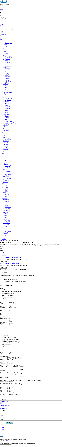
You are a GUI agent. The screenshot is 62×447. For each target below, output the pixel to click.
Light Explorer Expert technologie (7, 139)
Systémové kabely (7, 189)
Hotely (5, 111)
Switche (5, 203)
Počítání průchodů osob (6, 141)
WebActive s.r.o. (6, 440)
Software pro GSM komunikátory (7, 131)
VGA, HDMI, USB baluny (6, 194)
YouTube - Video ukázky (6, 124)
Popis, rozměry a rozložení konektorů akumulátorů (10, 122)
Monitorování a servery (5, 181)
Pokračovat (1, 24)
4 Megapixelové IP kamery (8, 170)
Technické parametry (4, 255)
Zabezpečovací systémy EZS (5, 219)
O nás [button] (2, 150)
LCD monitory (6, 64)
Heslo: (1, 31)
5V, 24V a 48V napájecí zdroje (8, 57)
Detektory (6, 227)
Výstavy (4, 152)
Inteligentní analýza (7, 105)
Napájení (3, 183)
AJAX (4, 135)
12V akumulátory (7, 78)
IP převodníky (6, 204)
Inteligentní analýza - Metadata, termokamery (10, 104)
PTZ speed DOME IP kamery (8, 174)
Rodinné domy (6, 110)
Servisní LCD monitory (4, 198)
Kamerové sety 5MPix (5, 162)
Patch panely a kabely (7, 208)
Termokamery (6, 50)
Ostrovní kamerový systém (6, 176)
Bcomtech (4, 136)
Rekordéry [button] (4, 51)
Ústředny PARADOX (7, 220)
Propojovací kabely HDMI (8, 66)
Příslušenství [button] (4, 67)
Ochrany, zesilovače (7, 72)
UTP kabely (6, 190)
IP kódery (6, 175)
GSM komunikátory (7, 83)
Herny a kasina (6, 112)
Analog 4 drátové (5, 215)
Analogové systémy (7, 119)
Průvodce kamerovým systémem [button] (7, 115)
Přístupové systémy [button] (5, 84)
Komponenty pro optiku (7, 60)
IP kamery (6, 49)
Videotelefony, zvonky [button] (5, 73)
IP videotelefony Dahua (7, 74)
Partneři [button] (2, 132)
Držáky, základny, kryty (7, 68)
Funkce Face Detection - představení (9, 107)
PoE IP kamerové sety (5, 163)
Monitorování (6, 53)
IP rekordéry (4, 179)
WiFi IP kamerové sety (7, 47)
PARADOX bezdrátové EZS (6, 223)
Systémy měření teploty (5, 146)
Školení (4, 126)
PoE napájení (6, 58)
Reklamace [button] (4, 94)
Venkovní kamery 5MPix (7, 167)
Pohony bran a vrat (5, 90)
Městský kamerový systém (8, 113)
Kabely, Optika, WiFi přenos (5, 187)
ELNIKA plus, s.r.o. (2, 3)
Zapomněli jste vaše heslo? (3, 34)
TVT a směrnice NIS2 (5, 142)
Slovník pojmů (3, 430)
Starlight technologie (7, 109)
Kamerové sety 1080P (5, 161)
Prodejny (3, 429)
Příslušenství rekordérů (5, 182)
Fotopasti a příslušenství (4, 236)
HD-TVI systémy (7, 117)
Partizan (4, 137)
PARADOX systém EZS (7, 80)
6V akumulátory (5, 217)
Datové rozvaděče (7, 206)
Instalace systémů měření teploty (8, 106)
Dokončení (2, 10)
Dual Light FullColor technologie (8, 103)
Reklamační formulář (7, 95)
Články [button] (4, 97)
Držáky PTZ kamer (7, 201)
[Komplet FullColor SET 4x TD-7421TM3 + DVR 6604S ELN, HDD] (10, 252)
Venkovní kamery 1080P (7, 166)
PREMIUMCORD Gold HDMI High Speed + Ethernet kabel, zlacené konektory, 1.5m (10, 263)
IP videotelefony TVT (5, 213)
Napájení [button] (4, 55)
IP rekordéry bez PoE (7, 180)
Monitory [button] (4, 63)
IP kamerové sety (6, 46)
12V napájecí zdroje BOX (8, 56)
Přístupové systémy (5, 233)
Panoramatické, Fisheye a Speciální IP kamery (10, 173)
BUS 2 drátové (6, 75)
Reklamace (3, 426)
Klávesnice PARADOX (7, 221)
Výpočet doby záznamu (6, 114)
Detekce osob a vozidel (7, 99)
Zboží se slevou (3, 159)
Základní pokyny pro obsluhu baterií (9, 121)
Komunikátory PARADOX (8, 81)
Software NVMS (5, 127)
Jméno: (1, 30)
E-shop (3, 240)
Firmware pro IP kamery (6, 130)
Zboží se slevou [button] (5, 42)
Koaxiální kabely (6, 188)
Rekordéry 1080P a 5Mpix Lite (8, 178)
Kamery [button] (4, 48)
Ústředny (6, 226)
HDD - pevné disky (5, 54)
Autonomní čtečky (7, 87)
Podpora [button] (3, 96)
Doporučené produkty (4, 254)
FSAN (4, 133)
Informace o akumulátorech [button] (6, 120)
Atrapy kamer (4, 211)
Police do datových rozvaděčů (8, 207)
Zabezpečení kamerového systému (8, 98)
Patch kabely (6, 191)
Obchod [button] (3, 91)
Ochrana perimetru (7, 101)
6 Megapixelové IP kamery (8, 171)
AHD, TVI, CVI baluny (7, 62)
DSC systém (6, 82)
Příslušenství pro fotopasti (7, 89)
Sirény (5, 228)
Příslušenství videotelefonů (8, 76)
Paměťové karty (6, 205)
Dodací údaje (1, 9)
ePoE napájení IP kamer (7, 108)
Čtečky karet (4, 234)
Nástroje (4, 128)
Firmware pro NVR (5, 129)
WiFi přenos (4, 192)
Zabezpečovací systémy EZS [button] (6, 79)
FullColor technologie (5, 144)
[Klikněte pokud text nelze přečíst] (9, 423)
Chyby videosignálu (5, 125)
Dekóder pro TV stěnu (7, 65)
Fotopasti (6, 88)
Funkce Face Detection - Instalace (7, 148)
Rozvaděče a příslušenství (7, 69)
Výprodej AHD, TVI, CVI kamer (8, 43)
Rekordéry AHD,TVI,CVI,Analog (8, 52)
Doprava (3, 427)
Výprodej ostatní (5, 160)
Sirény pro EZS (6, 222)
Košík (1, 8)
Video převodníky (5, 196)
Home (1, 240)
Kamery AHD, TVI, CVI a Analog (7, 165)
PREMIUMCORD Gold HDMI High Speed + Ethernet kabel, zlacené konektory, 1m (10, 257)
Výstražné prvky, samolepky (8, 70)
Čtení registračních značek (8, 100)
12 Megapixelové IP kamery (8, 172)
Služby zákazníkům (5, 93)
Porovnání (1, 25)
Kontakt (3, 153)
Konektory (4, 209)
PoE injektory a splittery (7, 202)
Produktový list (6, 399)
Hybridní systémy (7, 116)
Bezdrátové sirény (7, 224)
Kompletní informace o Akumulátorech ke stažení (10, 123)
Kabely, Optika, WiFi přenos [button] (6, 59)
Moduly (5, 229)
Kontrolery (6, 85)
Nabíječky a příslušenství (6, 218)
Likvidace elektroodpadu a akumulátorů (7, 92)
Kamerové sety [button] (5, 44)
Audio (5, 71)
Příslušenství (6, 86)
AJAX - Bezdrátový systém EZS (8, 231)
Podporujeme (4, 151)
